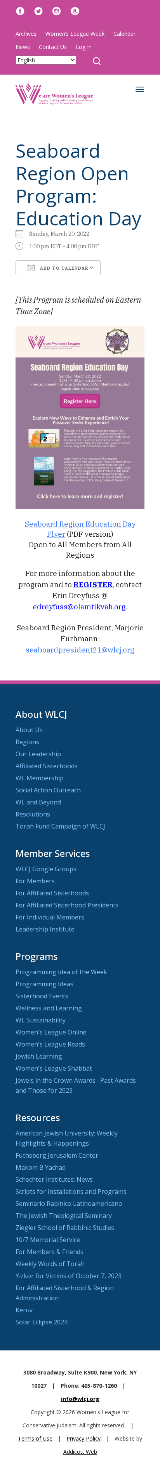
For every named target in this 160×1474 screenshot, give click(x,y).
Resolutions (33, 814)
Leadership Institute (45, 929)
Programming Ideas (44, 984)
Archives (26, 33)
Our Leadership (38, 754)
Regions (27, 742)
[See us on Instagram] (56, 10)
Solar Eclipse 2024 (42, 1322)
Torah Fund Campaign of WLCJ (60, 826)
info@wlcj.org (80, 1398)
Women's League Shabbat (54, 1068)
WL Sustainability (41, 1020)
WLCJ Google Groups (46, 869)
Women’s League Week (74, 33)
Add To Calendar (63, 268)
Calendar (124, 33)
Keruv (24, 1310)
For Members (35, 881)
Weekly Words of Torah (50, 1263)
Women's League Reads (50, 1044)
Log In (84, 47)
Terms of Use (35, 1438)
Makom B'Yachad (41, 1167)
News (23, 47)
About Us (29, 730)
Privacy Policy (83, 1438)
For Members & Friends (49, 1251)
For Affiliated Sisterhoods (52, 893)
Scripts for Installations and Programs (71, 1191)
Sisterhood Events (42, 996)
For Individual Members (50, 917)
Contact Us (53, 47)
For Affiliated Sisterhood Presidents (67, 905)
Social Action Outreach (48, 790)
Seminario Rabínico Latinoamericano (69, 1203)
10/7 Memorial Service (48, 1239)
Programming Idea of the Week (61, 972)
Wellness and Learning (49, 1008)
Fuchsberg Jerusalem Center (57, 1155)
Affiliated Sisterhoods (47, 766)
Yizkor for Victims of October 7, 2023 (69, 1276)
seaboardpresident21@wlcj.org (80, 649)
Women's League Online (51, 1032)
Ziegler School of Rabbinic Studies (65, 1227)
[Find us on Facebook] (20, 10)
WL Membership (40, 778)
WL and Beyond (38, 802)
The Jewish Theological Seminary (64, 1215)
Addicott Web (80, 1451)
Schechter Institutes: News (54, 1179)
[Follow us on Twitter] (38, 10)
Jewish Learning (39, 1056)
